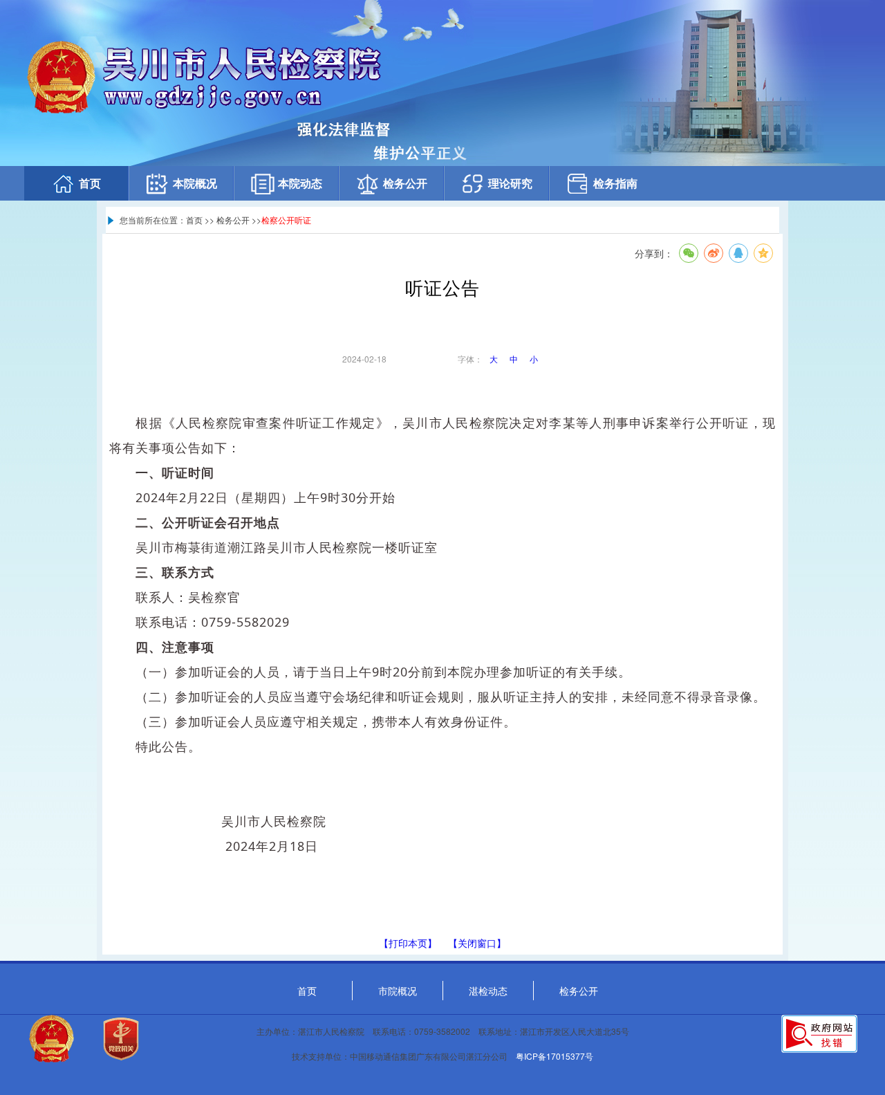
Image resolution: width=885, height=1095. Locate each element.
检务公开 (405, 183)
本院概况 (195, 183)
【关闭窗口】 (477, 943)
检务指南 (615, 183)
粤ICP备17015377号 (554, 1056)
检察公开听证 (286, 220)
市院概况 (397, 990)
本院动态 (300, 183)
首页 (90, 183)
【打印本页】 (408, 943)
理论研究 (510, 183)
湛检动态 (488, 990)
